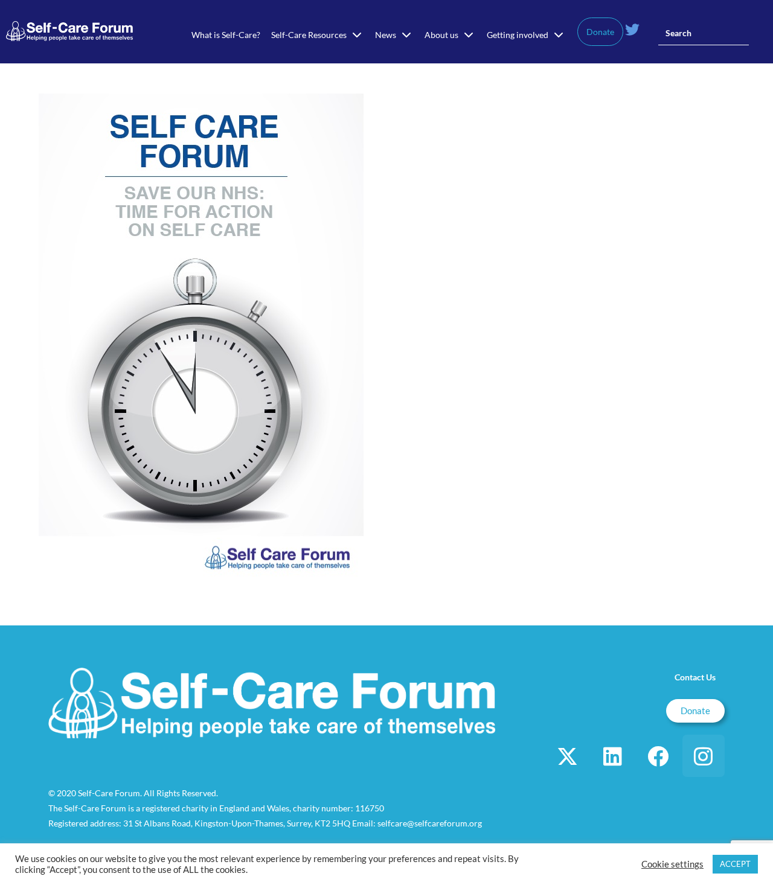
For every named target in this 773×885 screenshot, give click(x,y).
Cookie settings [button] (672, 864)
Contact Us (695, 677)
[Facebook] (658, 756)
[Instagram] (703, 756)
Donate (600, 32)
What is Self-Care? (225, 35)
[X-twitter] (568, 756)
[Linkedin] (613, 756)
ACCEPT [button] (735, 864)
